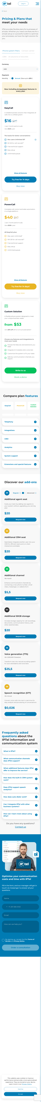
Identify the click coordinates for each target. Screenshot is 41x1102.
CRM (4, 57)
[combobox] (6, 907)
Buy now (20, 186)
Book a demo (20, 377)
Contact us (20, 827)
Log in (23, 3)
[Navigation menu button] (37, 4)
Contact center (28, 51)
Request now (20, 519)
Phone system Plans (11, 51)
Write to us (20, 370)
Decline (20, 1089)
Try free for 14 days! (20, 286)
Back (5, 11)
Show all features (20, 173)
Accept (20, 1094)
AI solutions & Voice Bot (18, 57)
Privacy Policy (27, 1084)
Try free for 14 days (20, 179)
